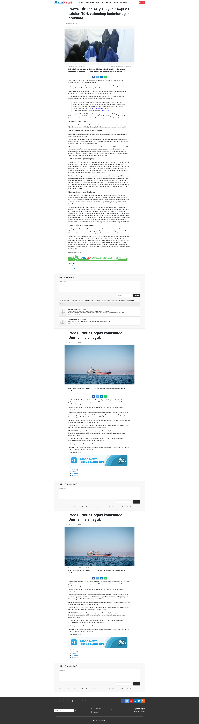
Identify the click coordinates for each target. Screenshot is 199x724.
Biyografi (108, 2)
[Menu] (143, 2)
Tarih (102, 2)
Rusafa (73, 269)
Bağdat (73, 267)
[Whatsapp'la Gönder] (105, 77)
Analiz (92, 2)
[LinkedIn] (101, 77)
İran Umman (75, 475)
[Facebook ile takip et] (123, 701)
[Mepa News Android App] (95, 708)
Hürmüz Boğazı (75, 470)
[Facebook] (93, 77)
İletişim (70, 701)
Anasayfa (58, 701)
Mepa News (69, 23)
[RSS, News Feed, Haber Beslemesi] (143, 701)
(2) (75, 314)
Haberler (80, 2)
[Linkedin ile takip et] (135, 701)
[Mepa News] (63, 2)
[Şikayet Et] (138, 315)
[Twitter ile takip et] (127, 701)
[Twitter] (97, 77)
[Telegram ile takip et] (139, 701)
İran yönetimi (75, 473)
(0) (79, 314)
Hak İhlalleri (123, 2)
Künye (64, 701)
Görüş (87, 2)
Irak (76, 23)
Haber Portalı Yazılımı (101, 720)
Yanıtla (70, 314)
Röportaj (115, 2)
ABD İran (74, 471)
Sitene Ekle (84, 701)
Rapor (97, 2)
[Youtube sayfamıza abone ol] (131, 701)
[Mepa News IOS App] (95, 712)
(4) (75, 323)
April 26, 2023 (105, 110)
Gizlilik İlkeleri (77, 701)
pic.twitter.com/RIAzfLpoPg (100, 108)
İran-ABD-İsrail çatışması (82, 343)
